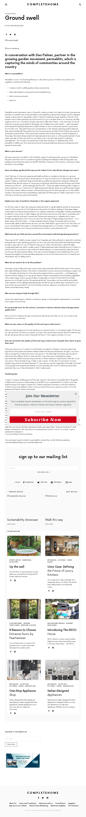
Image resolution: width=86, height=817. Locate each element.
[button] (42, 395)
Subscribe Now (43, 419)
